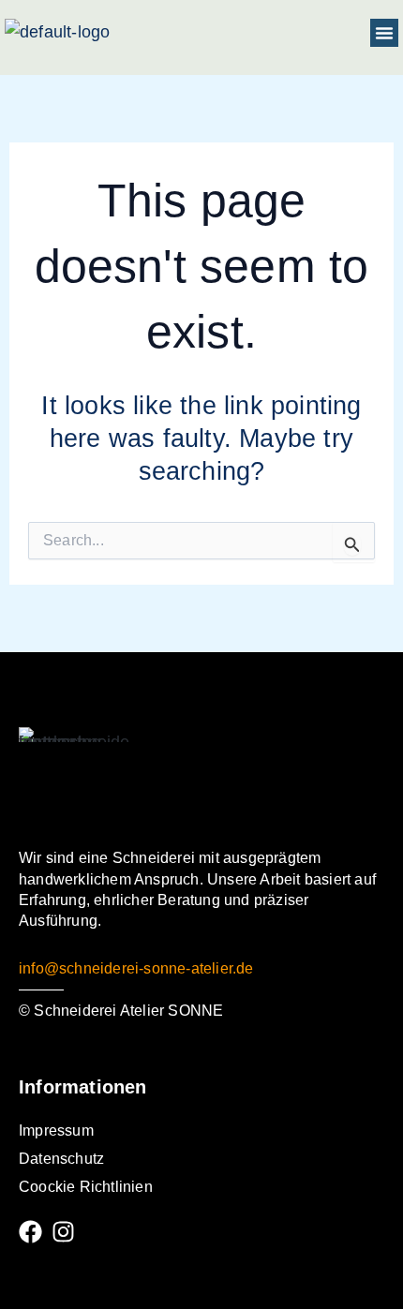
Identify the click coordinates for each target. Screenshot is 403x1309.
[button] (384, 33)
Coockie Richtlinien (86, 1187)
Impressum (56, 1130)
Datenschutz (61, 1159)
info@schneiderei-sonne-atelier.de (136, 968)
